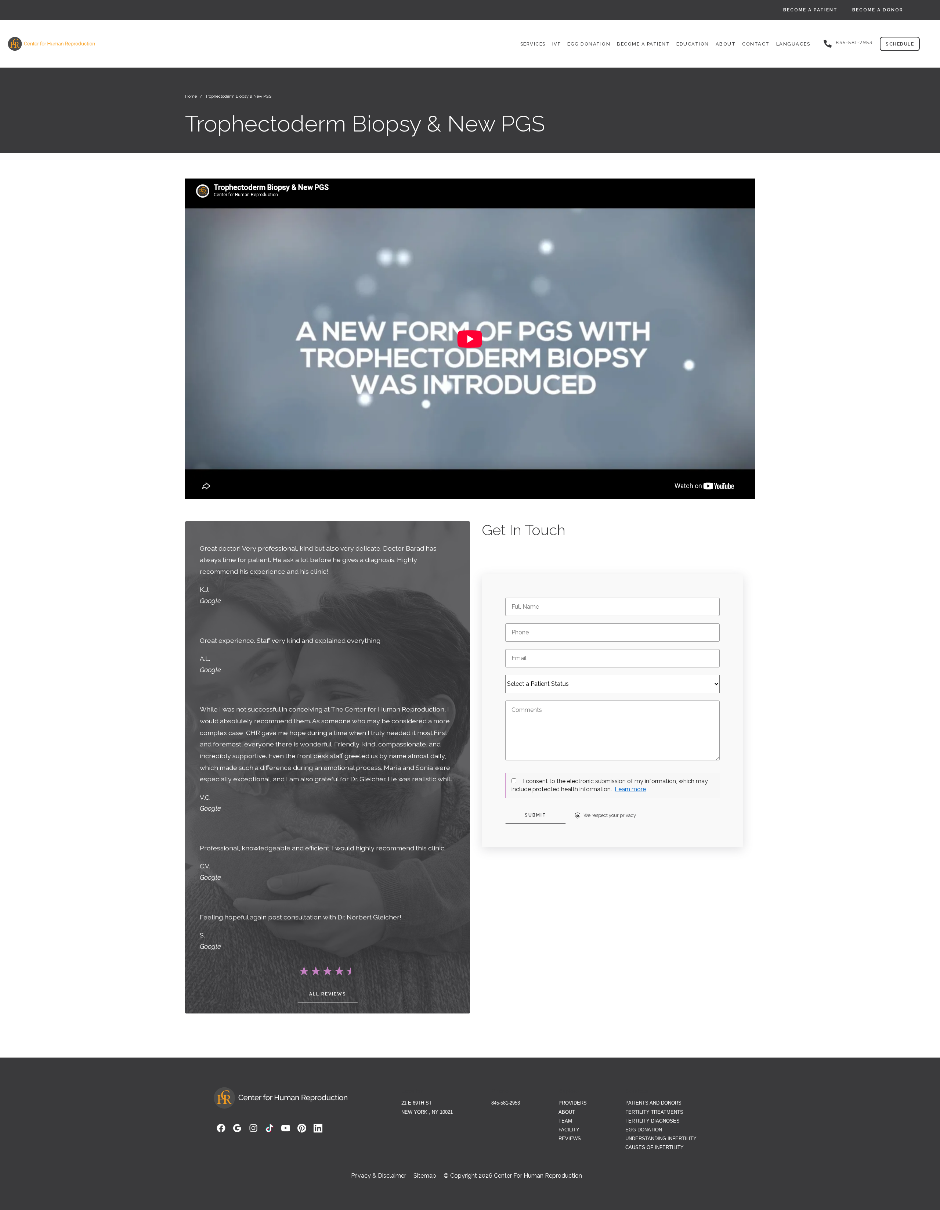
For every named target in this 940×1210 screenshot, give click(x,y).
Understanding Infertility (661, 1138)
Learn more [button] (630, 789)
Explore (568, 1091)
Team (565, 1121)
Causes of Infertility (654, 1147)
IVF (556, 44)
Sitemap (424, 1176)
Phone (500, 1091)
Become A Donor (877, 9)
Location (412, 1091)
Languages (793, 44)
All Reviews (327, 994)
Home (191, 96)
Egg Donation (588, 44)
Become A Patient (810, 9)
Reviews (569, 1138)
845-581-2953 (854, 42)
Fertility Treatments (654, 1112)
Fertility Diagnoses (652, 1121)
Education (692, 44)
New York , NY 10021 (427, 1112)
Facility (568, 1129)
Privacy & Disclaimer (378, 1176)
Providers (572, 1103)
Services (533, 44)
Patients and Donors (653, 1103)
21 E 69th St (416, 1103)
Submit (535, 815)
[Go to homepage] (156, 43)
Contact (756, 44)
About (726, 44)
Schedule (900, 44)
